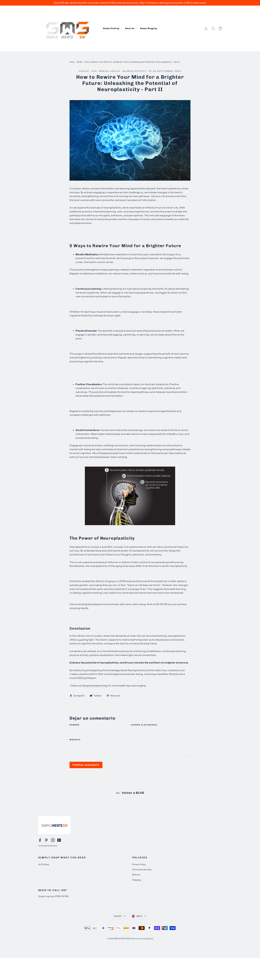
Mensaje (75, 740)
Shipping (136, 880)
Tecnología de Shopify (47, 846)
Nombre (74, 725)
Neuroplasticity (135, 71)
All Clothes (43, 864)
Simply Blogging (148, 28)
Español (118, 916)
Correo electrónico (144, 725)
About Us (130, 28)
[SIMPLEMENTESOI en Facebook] (40, 840)
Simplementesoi (109, 453)
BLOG (79, 62)
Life (94, 71)
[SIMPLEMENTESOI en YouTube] (59, 840)
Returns (136, 874)
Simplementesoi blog (94, 685)
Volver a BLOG (132, 793)
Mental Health (109, 71)
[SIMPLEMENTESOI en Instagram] (53, 840)
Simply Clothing (111, 28)
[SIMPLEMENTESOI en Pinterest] (46, 840)
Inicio (72, 62)
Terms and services (142, 869)
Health (84, 71)
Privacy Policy (139, 864)
